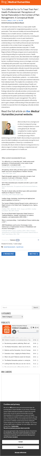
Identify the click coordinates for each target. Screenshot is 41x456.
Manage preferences (20, 452)
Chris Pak (20, 20)
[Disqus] (20, 281)
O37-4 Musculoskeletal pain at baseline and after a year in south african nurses (19, 183)
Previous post (9, 254)
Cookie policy (14, 426)
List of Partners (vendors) (11, 437)
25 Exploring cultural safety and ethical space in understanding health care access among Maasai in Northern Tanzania (19, 170)
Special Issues (19, 247)
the (28, 111)
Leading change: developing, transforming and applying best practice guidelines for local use (18, 199)
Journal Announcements (9, 247)
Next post (33, 254)
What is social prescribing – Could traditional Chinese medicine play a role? (20, 221)
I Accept (20, 442)
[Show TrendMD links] (38, 240)
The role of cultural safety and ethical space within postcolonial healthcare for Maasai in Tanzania (19, 191)
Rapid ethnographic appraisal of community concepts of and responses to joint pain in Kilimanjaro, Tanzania (18, 177)
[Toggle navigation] (37, 2)
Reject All (20, 447)
